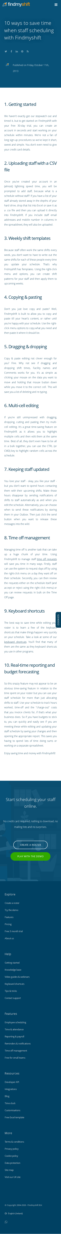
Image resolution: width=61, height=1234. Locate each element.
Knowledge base (13, 969)
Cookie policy (11, 1155)
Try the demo (11, 910)
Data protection (12, 1162)
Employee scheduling (15, 1022)
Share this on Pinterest (22, 50)
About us (9, 938)
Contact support (13, 998)
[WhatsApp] (6, 1221)
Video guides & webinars (17, 976)
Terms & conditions (14, 1141)
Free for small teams (15, 1057)
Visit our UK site (12, 1177)
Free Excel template (14, 1117)
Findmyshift (10, 1196)
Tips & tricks (11, 990)
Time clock (10, 1103)
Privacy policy (11, 1148)
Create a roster (30, 844)
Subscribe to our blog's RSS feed (27, 50)
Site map (9, 1169)
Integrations (11, 1089)
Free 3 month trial (14, 931)
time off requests (47, 559)
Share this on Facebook (11, 50)
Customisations (12, 1110)
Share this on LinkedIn (16, 50)
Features (9, 917)
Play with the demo (30, 856)
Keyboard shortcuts (14, 983)
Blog (7, 1096)
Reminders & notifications (18, 1043)
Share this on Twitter (5, 50)
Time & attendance (14, 1029)
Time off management (16, 1050)
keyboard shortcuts (15, 642)
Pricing (8, 924)
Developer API (12, 1082)
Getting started (12, 962)
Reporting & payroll (14, 1036)
